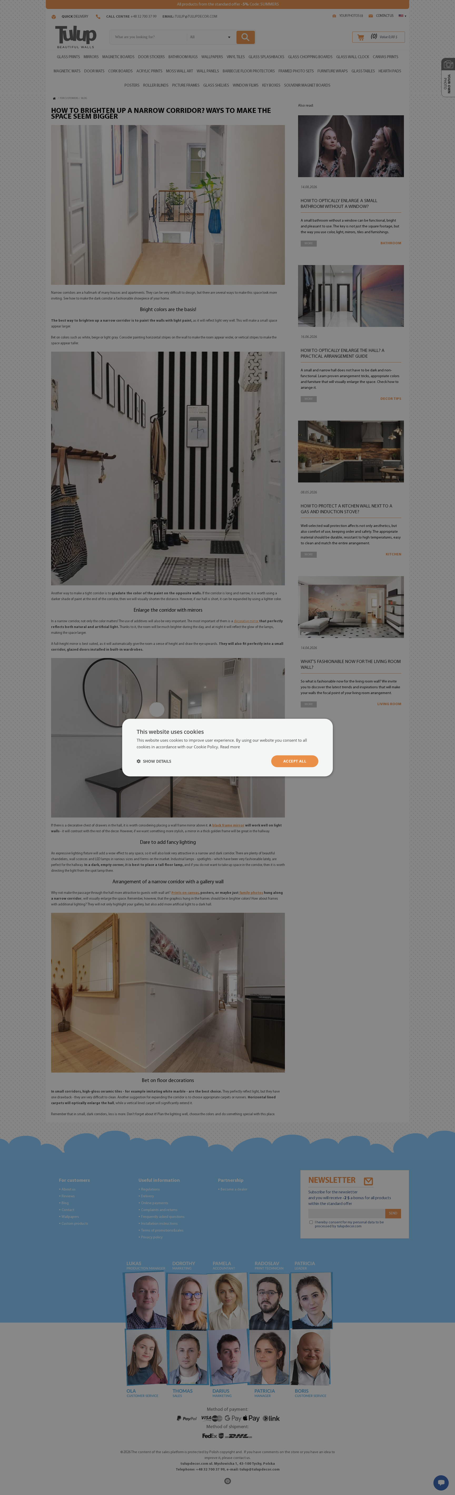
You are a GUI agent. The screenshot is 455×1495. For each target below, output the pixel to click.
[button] (154, 761)
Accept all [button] (294, 761)
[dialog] (227, 747)
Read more (230, 746)
